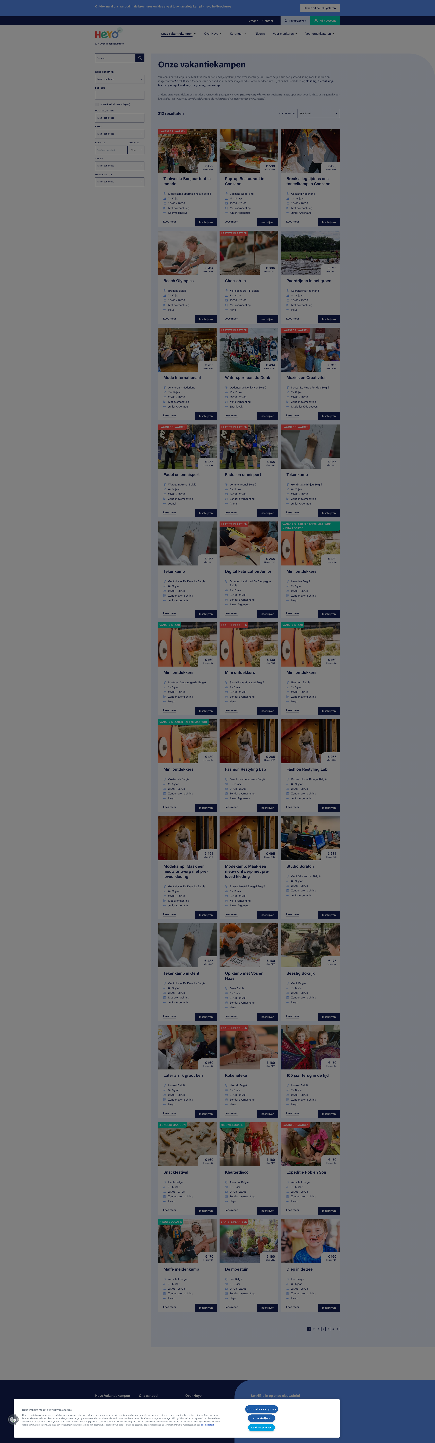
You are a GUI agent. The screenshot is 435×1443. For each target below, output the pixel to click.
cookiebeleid (207, 1424)
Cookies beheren (261, 1427)
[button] (13, 1419)
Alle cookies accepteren (261, 1409)
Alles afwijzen (261, 1418)
